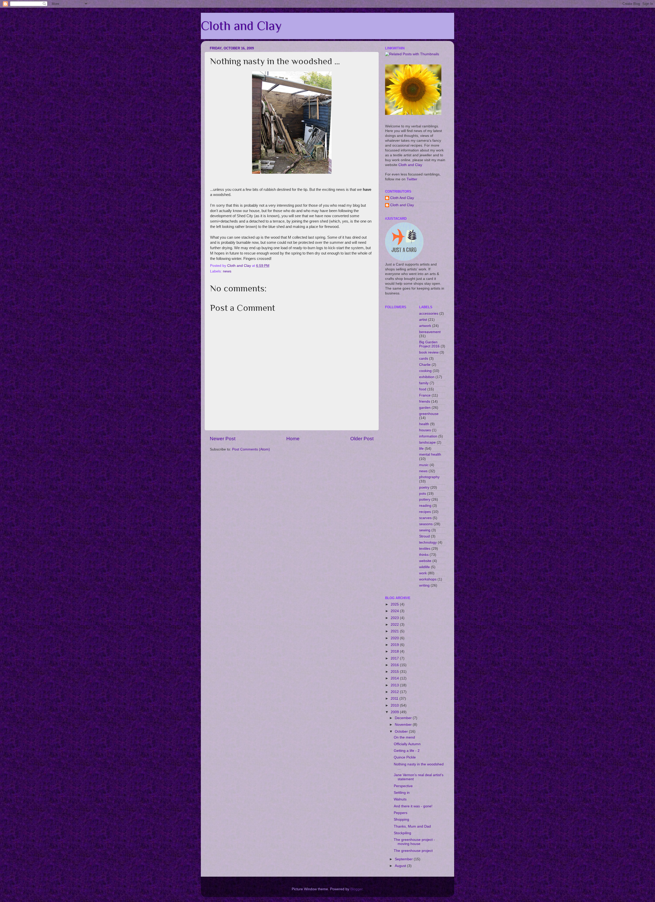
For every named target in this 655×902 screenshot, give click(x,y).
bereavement (430, 332)
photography (429, 477)
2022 (395, 624)
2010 (395, 705)
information (428, 436)
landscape (427, 442)
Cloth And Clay (402, 198)
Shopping (401, 819)
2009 (395, 712)
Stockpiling (402, 833)
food (422, 389)
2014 (395, 678)
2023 (395, 618)
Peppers (400, 813)
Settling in (402, 793)
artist (423, 320)
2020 (395, 638)
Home (293, 438)
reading (425, 506)
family (424, 383)
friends (424, 401)
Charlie (425, 365)
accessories (428, 313)
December (404, 718)
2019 (395, 645)
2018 (395, 651)
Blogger (356, 889)
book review (429, 352)
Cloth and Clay (241, 25)
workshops (427, 579)
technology (428, 542)
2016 (395, 665)
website (425, 561)
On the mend (404, 737)
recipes (425, 512)
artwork (425, 326)
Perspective (403, 786)
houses (425, 430)
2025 (395, 604)
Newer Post (222, 438)
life (421, 448)
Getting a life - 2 (407, 751)
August (401, 866)
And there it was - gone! (413, 806)
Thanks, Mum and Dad (412, 826)
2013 (395, 685)
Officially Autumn (407, 744)
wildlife (424, 567)
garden (425, 408)
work (423, 573)
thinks (424, 555)
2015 (395, 672)
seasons (426, 524)
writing (424, 585)
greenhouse (429, 414)
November (404, 725)
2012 (395, 692)
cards (423, 358)
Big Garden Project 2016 (429, 344)
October (402, 731)
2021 (395, 631)
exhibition (426, 377)
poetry (424, 487)
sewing (424, 530)
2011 (395, 698)
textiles (424, 549)
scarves (425, 518)
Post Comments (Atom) (251, 449)
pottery (424, 499)
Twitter (412, 179)
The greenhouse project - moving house (414, 842)
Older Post (362, 438)
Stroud (424, 536)
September (404, 859)
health (424, 424)
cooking (425, 371)
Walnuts (400, 799)
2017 (395, 658)
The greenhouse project (413, 851)
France (425, 395)
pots (422, 494)
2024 (395, 611)
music (424, 465)
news (227, 271)
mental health (430, 454)
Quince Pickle (405, 757)
